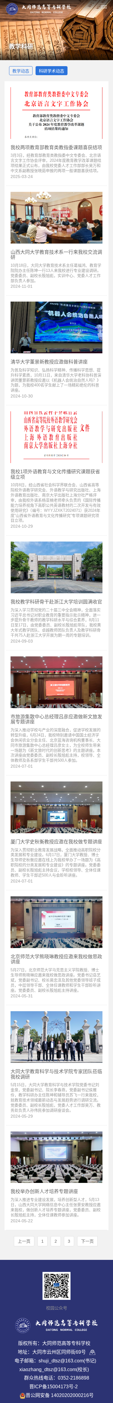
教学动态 (20, 71)
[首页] (38, 7)
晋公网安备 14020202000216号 (60, 1395)
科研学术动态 (51, 71)
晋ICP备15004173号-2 (53, 1386)
